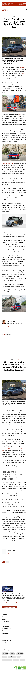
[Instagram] (6, 603)
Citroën (22, 73)
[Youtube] (16, 603)
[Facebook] (16, 34)
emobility (8, 334)
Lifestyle (18, 16)
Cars (19, 359)
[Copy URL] (25, 377)
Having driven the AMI (7, 163)
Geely (7, 561)
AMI (20, 114)
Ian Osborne (14, 30)
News (17, 359)
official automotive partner (19, 464)
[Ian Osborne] (4, 323)
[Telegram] (22, 377)
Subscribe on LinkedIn (9, 607)
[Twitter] (12, 34)
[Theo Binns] (4, 552)
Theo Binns (15, 373)
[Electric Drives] (8, 10)
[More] (23, 34)
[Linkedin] (9, 34)
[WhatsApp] (20, 34)
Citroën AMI (22, 67)
